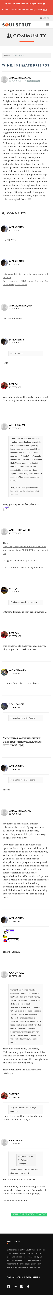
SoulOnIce (16, 704)
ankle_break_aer (21, 78)
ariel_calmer (18, 425)
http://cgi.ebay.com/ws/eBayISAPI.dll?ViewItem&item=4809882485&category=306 (25, 550)
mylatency (16, 227)
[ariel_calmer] (5, 426)
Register (27, 1214)
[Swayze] (5, 385)
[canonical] (5, 974)
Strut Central (33, 81)
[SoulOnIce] (5, 706)
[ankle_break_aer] (5, 79)
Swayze (14, 384)
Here (45, 9)
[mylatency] (5, 228)
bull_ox (14, 588)
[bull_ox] (5, 590)
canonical (16, 973)
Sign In (45, 18)
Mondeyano (17, 670)
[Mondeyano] (5, 672)
